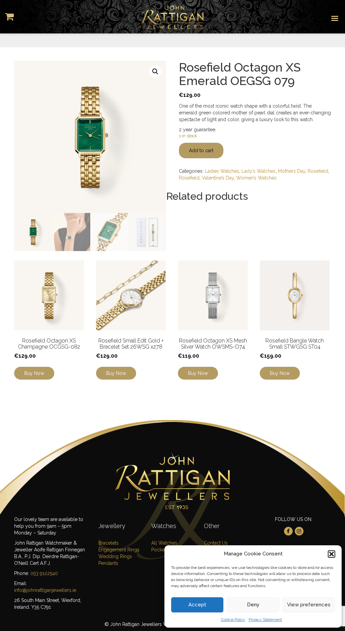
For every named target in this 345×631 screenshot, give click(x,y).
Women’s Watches (256, 178)
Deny (253, 605)
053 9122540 (44, 573)
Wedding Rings (115, 556)
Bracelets (108, 543)
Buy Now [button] (116, 373)
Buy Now (34, 373)
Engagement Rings (118, 549)
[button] (331, 554)
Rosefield (318, 171)
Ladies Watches (222, 171)
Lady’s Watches (259, 171)
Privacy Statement (265, 619)
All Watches (164, 543)
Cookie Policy (233, 619)
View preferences (309, 605)
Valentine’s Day (218, 178)
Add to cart (201, 150)
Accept (197, 605)
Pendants (108, 563)
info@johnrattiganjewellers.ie (45, 590)
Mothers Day (291, 171)
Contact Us (216, 543)
